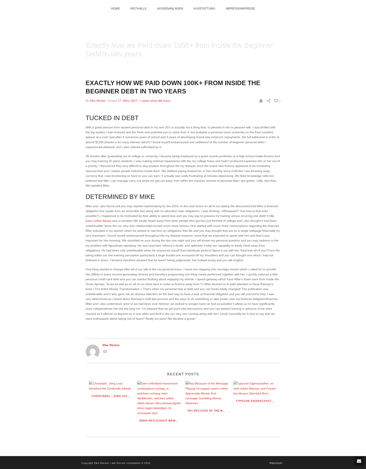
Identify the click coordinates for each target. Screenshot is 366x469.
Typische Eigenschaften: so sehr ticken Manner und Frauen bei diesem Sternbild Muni (256, 401)
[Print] (261, 100)
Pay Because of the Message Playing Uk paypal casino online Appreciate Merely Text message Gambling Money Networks (208, 410)
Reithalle (138, 8)
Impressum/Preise (240, 8)
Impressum (275, 463)
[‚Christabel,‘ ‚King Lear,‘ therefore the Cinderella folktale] (111, 386)
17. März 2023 (127, 100)
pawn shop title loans (156, 100)
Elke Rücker (98, 100)
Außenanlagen (170, 8)
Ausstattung (204, 8)
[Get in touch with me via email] (105, 352)
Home (115, 8)
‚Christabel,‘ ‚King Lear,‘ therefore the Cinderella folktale (112, 396)
